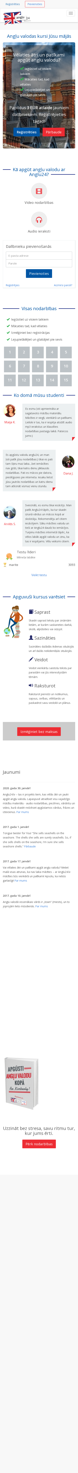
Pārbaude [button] (54, 132)
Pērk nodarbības (39, 1144)
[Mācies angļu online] (17, 13)
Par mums (22, 812)
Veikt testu (39, 575)
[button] (26, 132)
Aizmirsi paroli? (63, 285)
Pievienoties (34, 4)
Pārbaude (30, 846)
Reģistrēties (12, 4)
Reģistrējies (13, 285)
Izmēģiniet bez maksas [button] (39, 731)
